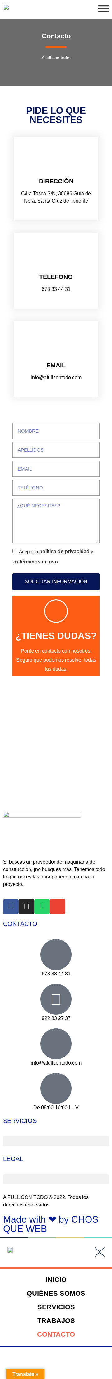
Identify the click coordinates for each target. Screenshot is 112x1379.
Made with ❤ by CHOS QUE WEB (50, 1224)
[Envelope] (57, 906)
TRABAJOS (56, 1320)
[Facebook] (11, 906)
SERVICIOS (56, 1307)
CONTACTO (56, 1334)
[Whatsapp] (42, 906)
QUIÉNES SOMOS (56, 1293)
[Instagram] (26, 906)
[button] (56, 1141)
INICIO (56, 1280)
